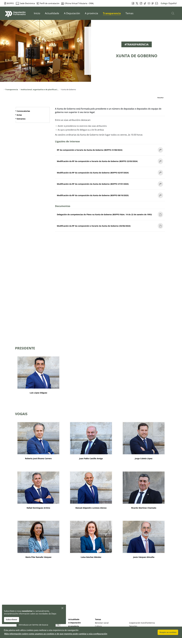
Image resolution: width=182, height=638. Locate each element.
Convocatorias (23, 111)
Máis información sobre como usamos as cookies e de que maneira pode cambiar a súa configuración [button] (55, 634)
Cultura (98, 626)
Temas (98, 619)
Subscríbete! (11, 619)
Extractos (21, 118)
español (173, 3)
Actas (19, 115)
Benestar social (102, 623)
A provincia (73, 626)
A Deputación (74, 622)
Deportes (133, 626)
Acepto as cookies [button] (167, 632)
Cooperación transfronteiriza (142, 623)
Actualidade (73, 619)
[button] (62, 608)
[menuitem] (37, 13)
